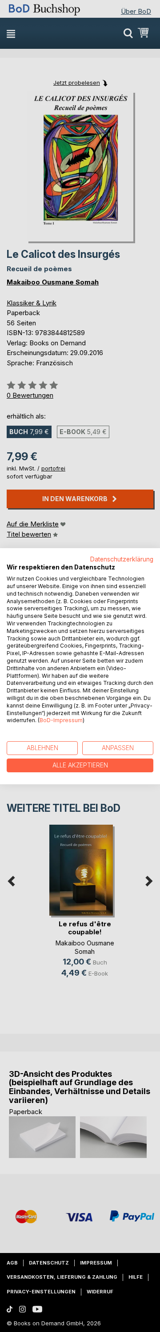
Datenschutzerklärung (121, 558)
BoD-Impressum (61, 720)
